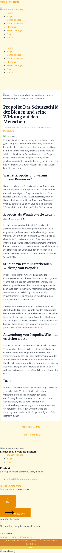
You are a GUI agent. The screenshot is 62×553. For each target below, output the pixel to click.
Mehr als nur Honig (9, 1)
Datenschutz (22, 489)
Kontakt (11, 37)
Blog (9, 33)
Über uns (11, 26)
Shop (9, 16)
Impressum (8, 489)
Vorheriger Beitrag (31, 426)
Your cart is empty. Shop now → (16, 536)
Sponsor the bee (15, 23)
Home (10, 12)
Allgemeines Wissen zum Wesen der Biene (25, 127)
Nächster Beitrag (31, 434)
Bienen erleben (14, 19)
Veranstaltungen (15, 30)
